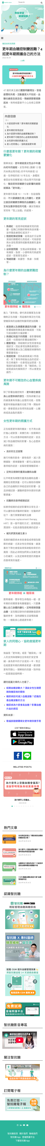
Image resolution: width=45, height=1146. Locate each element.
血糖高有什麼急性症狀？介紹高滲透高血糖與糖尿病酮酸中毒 (30, 864)
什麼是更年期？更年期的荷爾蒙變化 (22, 125)
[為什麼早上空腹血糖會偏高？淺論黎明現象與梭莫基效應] (22, 784)
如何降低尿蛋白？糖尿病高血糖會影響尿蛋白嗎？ (30, 837)
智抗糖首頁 (13, 1133)
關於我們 (23, 1133)
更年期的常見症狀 (15, 130)
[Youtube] (24, 1125)
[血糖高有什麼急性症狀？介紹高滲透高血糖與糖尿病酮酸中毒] (9, 866)
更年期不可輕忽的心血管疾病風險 (22, 137)
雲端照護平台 (28, 1137)
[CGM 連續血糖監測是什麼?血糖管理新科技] (9, 880)
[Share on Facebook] (18, 756)
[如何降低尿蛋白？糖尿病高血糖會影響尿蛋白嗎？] (9, 839)
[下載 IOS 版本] (22, 734)
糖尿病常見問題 (8, 44)
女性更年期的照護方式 (17, 141)
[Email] (27, 1125)
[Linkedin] (21, 1125)
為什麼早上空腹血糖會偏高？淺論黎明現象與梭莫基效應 (30, 850)
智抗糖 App (15, 1137)
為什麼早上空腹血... (22, 800)
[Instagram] (17, 1125)
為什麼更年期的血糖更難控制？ (21, 134)
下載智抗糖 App (22, 1140)
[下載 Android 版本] (22, 741)
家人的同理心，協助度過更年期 (21, 144)
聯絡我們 (33, 1133)
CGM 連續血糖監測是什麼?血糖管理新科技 (29, 878)
